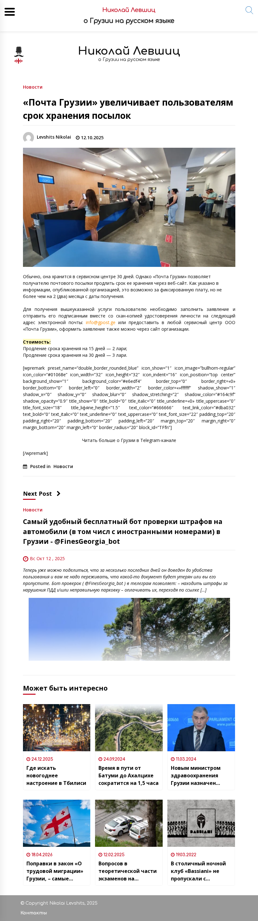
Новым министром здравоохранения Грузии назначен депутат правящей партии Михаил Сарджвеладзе (196, 775)
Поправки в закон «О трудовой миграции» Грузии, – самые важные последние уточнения (54, 871)
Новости (32, 86)
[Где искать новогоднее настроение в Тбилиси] (57, 727)
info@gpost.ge (100, 322)
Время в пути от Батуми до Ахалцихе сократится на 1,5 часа (128, 775)
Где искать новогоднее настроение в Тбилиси (56, 775)
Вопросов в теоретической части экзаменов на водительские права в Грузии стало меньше (128, 871)
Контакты (33, 913)
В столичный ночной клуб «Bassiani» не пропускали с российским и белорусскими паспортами (198, 871)
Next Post (37, 493)
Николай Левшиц (129, 51)
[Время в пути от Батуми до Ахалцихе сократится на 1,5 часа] (129, 727)
